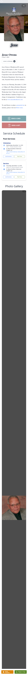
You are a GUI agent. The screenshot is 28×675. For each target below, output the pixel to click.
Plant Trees (19, 156)
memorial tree (21, 105)
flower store (19, 107)
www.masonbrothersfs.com (15, 99)
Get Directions (8, 156)
